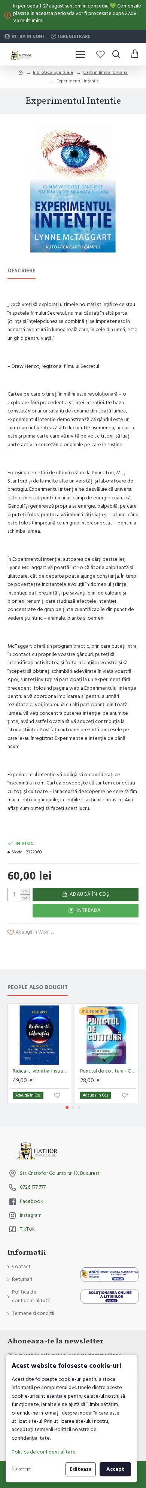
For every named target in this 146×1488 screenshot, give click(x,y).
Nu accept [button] (21, 1469)
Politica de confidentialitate (44, 1452)
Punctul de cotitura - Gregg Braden (108, 1071)
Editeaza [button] (81, 1469)
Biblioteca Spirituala (53, 72)
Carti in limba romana (105, 72)
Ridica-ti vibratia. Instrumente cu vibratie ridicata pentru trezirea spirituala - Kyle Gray (41, 1071)
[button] (67, 1107)
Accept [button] (115, 1469)
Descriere (21, 271)
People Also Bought (37, 987)
